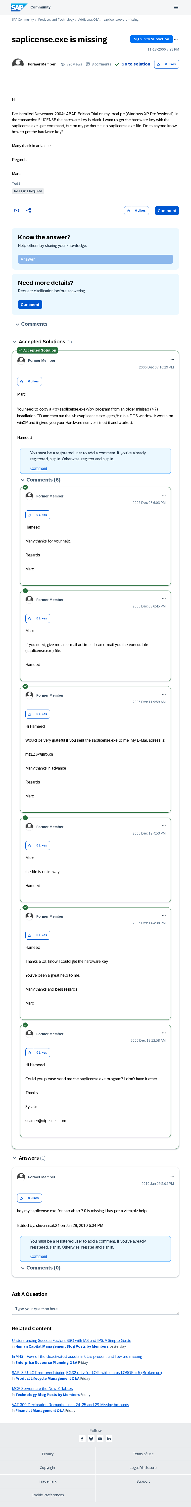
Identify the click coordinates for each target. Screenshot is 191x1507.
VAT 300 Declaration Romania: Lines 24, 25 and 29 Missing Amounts (70, 1405)
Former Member (42, 64)
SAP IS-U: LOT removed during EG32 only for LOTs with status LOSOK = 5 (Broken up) (87, 1373)
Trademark (47, 1481)
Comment (167, 211)
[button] (158, 64)
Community (40, 7)
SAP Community (23, 19)
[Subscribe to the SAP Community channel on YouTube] (100, 1439)
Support (143, 1481)
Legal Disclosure (143, 1468)
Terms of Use (143, 1454)
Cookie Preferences (48, 1495)
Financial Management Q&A (40, 1411)
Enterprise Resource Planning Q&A (46, 1363)
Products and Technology (56, 19)
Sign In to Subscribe (151, 39)
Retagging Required (28, 191)
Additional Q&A (88, 19)
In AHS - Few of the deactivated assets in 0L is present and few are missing (77, 1356)
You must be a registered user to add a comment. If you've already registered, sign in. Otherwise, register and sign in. (88, 456)
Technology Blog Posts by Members (47, 1395)
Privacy (47, 1454)
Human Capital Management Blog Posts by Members (62, 1346)
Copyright (47, 1468)
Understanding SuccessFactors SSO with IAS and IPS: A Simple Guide (71, 1340)
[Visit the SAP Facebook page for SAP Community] (82, 1439)
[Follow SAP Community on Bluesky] (91, 1439)
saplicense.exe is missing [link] (121, 19)
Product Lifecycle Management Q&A (47, 1379)
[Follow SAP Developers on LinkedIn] (109, 1439)
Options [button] (176, 40)
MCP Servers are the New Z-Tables (42, 1388)
